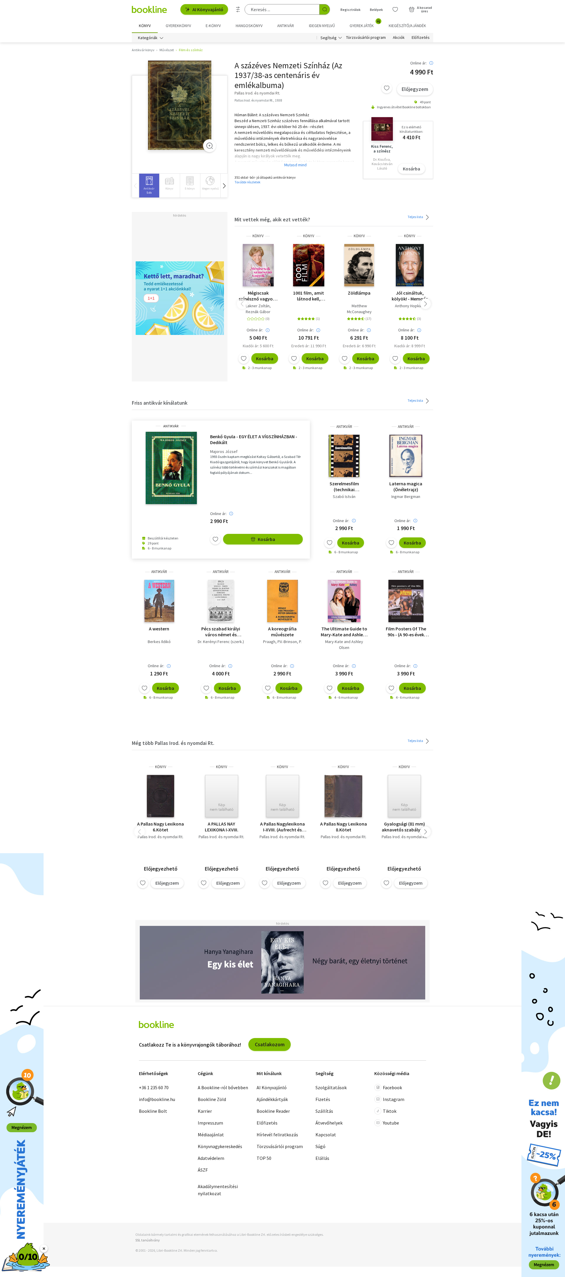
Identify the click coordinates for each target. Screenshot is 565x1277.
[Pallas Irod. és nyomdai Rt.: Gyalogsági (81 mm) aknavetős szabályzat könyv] (404, 796)
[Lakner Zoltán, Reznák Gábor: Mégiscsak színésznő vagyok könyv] (258, 265)
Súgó (320, 1146)
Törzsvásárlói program (366, 37)
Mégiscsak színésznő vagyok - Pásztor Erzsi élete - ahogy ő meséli (258, 296)
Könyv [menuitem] (145, 25)
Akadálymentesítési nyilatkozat (218, 1189)
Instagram (393, 1099)
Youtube (391, 1123)
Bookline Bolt (153, 1111)
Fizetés (322, 1099)
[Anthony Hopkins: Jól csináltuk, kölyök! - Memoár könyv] (410, 265)
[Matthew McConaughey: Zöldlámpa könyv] (359, 265)
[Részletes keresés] (238, 9)
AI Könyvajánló (207, 9)
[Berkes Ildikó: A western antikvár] (159, 601)
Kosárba (411, 169)
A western (159, 629)
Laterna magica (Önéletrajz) (405, 486)
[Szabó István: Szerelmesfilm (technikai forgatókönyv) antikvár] (344, 456)
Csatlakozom (270, 1044)
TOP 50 (264, 1158)
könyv (258, 235)
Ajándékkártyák (272, 1099)
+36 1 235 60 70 (154, 1087)
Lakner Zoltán (258, 305)
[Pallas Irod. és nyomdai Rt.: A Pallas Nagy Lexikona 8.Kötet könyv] (343, 796)
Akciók (399, 37)
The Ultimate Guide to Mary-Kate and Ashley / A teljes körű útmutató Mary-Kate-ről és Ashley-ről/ (344, 631)
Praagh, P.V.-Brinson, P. (282, 641)
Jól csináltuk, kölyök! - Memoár (410, 296)
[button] (223, 185)
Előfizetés (421, 37)
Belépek (376, 9)
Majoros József (223, 451)
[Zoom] (209, 145)
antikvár (170, 426)
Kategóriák (147, 37)
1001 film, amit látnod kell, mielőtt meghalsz (308, 296)
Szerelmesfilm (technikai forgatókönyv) (344, 486)
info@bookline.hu (157, 1099)
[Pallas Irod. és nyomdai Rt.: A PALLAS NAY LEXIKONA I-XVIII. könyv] (221, 796)
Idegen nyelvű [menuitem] (322, 25)
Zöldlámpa (359, 293)
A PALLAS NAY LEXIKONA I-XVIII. (221, 827)
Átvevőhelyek (329, 1123)
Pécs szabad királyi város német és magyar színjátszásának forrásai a (220, 631)
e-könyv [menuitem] (213, 25)
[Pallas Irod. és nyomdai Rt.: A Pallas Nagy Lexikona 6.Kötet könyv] (160, 796)
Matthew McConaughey (359, 308)
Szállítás (324, 1111)
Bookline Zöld (212, 1099)
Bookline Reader (273, 1111)
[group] (149, 185)
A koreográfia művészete (282, 631)
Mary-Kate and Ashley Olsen (344, 644)
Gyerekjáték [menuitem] (365, 23)
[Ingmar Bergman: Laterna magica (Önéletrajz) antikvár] (405, 456)
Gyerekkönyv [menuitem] (178, 25)
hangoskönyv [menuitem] (249, 25)
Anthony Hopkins (409, 305)
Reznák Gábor (258, 311)
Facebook (392, 1087)
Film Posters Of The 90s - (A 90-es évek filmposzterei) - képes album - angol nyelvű (405, 631)
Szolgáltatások (331, 1087)
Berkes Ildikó (159, 641)
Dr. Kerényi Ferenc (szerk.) (221, 641)
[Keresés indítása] (324, 9)
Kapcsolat (325, 1134)
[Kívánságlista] (395, 9)
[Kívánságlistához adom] (386, 88)
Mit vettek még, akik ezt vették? (272, 219)
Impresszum (210, 1123)
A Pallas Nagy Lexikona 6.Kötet (160, 827)
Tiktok (389, 1111)
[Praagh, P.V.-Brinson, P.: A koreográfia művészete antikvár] (282, 601)
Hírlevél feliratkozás (277, 1134)
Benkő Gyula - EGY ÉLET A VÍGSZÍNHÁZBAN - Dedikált (253, 439)
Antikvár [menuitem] (285, 25)
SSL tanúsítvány (147, 1240)
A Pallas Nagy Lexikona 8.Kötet (343, 827)
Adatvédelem (211, 1158)
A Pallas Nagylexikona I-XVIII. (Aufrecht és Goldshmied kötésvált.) (282, 827)
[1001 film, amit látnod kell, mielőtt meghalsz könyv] (308, 265)
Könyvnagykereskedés (220, 1146)
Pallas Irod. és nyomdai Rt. (160, 836)
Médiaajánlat (211, 1134)
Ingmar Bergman (405, 496)
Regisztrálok (350, 9)
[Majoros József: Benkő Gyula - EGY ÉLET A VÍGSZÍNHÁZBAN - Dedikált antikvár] (171, 468)
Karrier (205, 1111)
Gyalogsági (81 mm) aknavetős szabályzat (404, 827)
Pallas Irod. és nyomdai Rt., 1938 (258, 100)
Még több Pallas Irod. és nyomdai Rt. (173, 743)
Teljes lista (416, 217)
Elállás (322, 1158)
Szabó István (344, 496)
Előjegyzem (415, 89)
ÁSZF (203, 1170)
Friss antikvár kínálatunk (159, 402)
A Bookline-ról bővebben (223, 1087)
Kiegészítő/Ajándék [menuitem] (407, 25)
